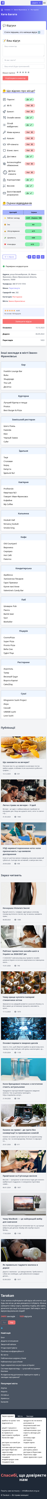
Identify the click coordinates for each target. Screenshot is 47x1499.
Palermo (7, 559)
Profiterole (8, 488)
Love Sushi (8, 715)
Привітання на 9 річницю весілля (20, 1176)
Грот (6, 618)
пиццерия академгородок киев (10, 1458)
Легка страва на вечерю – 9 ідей (19, 805)
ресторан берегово (9, 1450)
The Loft (7, 383)
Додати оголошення (9, 1341)
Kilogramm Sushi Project (15, 700)
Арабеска (8, 575)
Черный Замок (11, 437)
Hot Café (8, 555)
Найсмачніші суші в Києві (12, 1361)
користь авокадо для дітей (32, 1434)
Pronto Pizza (9, 645)
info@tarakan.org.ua (30, 1491)
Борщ (6, 465)
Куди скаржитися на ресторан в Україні (17, 1365)
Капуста (7, 469)
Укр (11, 1322)
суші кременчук (30, 1447)
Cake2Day (8, 684)
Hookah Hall (9, 520)
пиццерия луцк (8, 1462)
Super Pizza (9, 641)
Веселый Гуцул (11, 676)
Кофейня (8, 500)
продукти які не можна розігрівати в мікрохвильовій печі (33, 1422)
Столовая (8, 461)
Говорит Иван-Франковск (16, 496)
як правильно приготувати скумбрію (11, 1434)
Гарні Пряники (11, 582)
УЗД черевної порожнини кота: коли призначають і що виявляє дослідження (22, 851)
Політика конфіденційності (12, 1351)
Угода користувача (9, 1348)
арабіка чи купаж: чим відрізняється (11, 1421)
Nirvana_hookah (11, 524)
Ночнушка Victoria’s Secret (16, 908)
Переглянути (14, 288)
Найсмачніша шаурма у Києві (13, 1358)
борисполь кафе (30, 1454)
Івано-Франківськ (17, 301)
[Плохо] (20, 72)
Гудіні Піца (9, 653)
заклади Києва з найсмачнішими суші (32, 1429)
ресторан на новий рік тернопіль (11, 1443)
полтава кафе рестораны (12, 1447)
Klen (6, 434)
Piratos (7, 406)
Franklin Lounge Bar (13, 371)
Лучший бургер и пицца (15, 402)
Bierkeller (8, 621)
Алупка (4, 1388)
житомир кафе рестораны (29, 1438)
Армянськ (5, 1398)
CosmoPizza (9, 637)
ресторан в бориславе (32, 1452)
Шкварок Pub (10, 606)
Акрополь (8, 668)
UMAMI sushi (10, 711)
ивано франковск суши (33, 1457)
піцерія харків (29, 1442)
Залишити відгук (23, 321)
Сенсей (7, 708)
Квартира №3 (10, 492)
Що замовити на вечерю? (16, 762)
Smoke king (9, 527)
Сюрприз (8, 551)
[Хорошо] (25, 72)
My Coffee (8, 504)
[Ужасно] (17, 72)
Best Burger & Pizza (13, 410)
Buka (6, 375)
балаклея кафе (8, 1437)
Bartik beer (9, 614)
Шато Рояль (9, 426)
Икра (6, 704)
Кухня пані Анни (11, 586)
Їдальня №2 (9, 473)
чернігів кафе (7, 1452)
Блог (3, 1337)
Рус (4, 1322)
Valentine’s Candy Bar (14, 590)
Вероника (8, 547)
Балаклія (4, 1402)
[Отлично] (28, 72)
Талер (6, 672)
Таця (6, 457)
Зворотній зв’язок (8, 1344)
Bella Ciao (8, 649)
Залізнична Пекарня (13, 578)
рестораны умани (31, 1450)
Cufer (6, 441)
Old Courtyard (10, 543)
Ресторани (17, 297)
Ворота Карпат (11, 680)
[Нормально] (23, 72)
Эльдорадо (9, 379)
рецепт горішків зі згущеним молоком (10, 1429)
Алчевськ (5, 1395)
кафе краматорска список (12, 1454)
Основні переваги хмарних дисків (20, 1043)
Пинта (7, 610)
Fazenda (7, 430)
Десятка (7, 386)
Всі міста (4, 1355)
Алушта (4, 1391)
